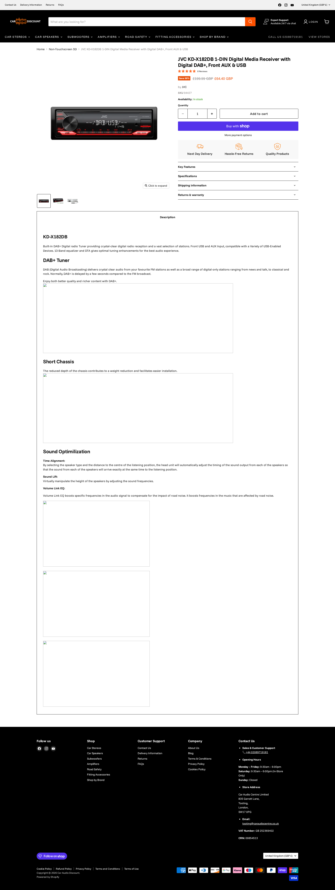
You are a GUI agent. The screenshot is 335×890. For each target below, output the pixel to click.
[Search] (250, 21)
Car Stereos (16, 37)
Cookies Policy (196, 769)
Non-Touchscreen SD (63, 49)
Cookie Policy (44, 868)
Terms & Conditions (200, 758)
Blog (190, 753)
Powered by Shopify (48, 876)
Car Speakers (47, 37)
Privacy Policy (196, 764)
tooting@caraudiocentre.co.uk (260, 823)
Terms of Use (131, 868)
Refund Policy (64, 868)
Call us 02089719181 (285, 37)
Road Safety (136, 37)
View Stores (319, 37)
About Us (193, 748)
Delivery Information (31, 4)
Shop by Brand (213, 37)
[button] (311, 21)
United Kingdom (314, 4)
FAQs (61, 4)
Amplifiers (108, 37)
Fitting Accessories (173, 37)
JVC (184, 87)
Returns (50, 4)
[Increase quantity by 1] (212, 114)
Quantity (183, 105)
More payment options (238, 135)
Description (167, 217)
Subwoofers (79, 37)
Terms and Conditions (107, 868)
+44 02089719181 (257, 752)
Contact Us (10, 4)
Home (41, 49)
